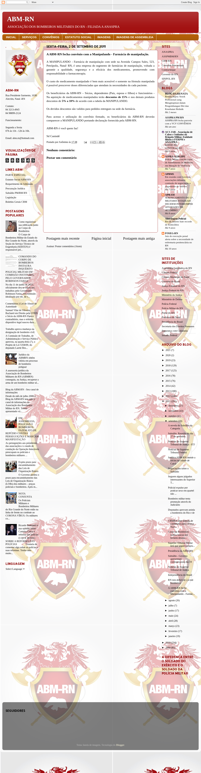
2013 (168, 391)
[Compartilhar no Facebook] (100, 142)
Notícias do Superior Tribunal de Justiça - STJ (181, 443)
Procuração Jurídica (15, 188)
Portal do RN (168, 313)
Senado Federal (169, 335)
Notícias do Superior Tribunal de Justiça (178, 568)
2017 (168, 370)
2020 (168, 355)
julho (171, 605)
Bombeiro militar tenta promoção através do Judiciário (179, 501)
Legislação (10, 197)
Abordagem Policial (175, 218)
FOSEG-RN (171, 233)
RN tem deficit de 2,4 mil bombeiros (180, 581)
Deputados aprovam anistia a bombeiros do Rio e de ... (181, 512)
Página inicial (101, 238)
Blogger (120, 745)
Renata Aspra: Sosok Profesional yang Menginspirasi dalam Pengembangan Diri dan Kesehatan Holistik (177, 102)
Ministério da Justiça (172, 295)
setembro (173, 421)
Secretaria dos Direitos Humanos (178, 326)
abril (171, 620)
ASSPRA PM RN (174, 117)
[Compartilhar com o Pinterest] (103, 142)
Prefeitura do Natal (171, 317)
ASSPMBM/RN (170, 56)
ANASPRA (168, 52)
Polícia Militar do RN (172, 308)
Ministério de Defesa (172, 299)
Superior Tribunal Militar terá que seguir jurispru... (181, 544)
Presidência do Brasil (172, 321)
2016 (168, 375)
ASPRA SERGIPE (175, 156)
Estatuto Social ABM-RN (18, 179)
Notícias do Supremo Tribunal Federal (178, 451)
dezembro (173, 405)
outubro (172, 416)
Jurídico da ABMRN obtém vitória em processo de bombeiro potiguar (28, 360)
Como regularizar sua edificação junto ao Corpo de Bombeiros (28, 226)
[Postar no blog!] (94, 142)
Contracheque (169, 69)
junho (171, 610)
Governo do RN (170, 74)
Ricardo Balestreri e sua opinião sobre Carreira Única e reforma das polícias (28, 530)
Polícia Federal (169, 304)
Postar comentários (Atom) (68, 246)
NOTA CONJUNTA (25, 495)
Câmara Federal (169, 272)
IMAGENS (104, 37)
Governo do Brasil (171, 281)
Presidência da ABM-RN (180, 551)
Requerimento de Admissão (19, 184)
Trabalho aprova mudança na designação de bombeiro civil (19, 331)
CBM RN (167, 61)
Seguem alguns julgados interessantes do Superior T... (181, 479)
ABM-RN (20, 19)
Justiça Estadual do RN (173, 286)
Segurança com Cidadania (175, 330)
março (171, 626)
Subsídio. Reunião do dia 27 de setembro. (180, 435)
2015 (168, 381)
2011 (168, 401)
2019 (168, 360)
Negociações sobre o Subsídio (178, 470)
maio (171, 615)
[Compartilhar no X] (97, 142)
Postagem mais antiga (139, 238)
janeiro (172, 636)
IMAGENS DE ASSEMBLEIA (134, 37)
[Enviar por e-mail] (91, 142)
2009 (168, 647)
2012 (168, 396)
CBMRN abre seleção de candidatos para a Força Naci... (181, 523)
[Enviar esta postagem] (85, 142)
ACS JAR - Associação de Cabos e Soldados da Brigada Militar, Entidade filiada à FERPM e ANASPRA (179, 137)
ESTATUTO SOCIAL (78, 37)
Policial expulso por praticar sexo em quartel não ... (181, 490)
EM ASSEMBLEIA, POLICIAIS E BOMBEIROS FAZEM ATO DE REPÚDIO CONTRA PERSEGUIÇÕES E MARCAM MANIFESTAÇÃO (22, 429)
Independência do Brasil (180, 575)
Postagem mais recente (62, 238)
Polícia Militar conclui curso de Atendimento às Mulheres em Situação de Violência (179, 162)
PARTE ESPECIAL (15, 175)
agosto (172, 600)
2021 (168, 350)
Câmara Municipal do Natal (175, 277)
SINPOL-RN (168, 78)
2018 (168, 365)
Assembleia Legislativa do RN (177, 268)
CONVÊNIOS (50, 37)
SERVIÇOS (29, 37)
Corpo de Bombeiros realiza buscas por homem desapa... (178, 534)
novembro (173, 411)
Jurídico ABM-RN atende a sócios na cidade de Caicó (181, 460)
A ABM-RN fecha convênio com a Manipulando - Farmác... (181, 591)
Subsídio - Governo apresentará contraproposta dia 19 (180, 559)
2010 (168, 642)
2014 (168, 386)
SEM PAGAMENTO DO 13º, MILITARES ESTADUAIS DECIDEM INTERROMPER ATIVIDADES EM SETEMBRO (179, 204)
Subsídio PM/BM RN (16, 193)
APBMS (169, 174)
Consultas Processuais (173, 65)
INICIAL (11, 37)
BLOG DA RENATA (176, 93)
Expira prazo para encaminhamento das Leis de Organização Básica (28, 467)
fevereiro (173, 631)
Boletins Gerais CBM (16, 202)
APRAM (170, 194)
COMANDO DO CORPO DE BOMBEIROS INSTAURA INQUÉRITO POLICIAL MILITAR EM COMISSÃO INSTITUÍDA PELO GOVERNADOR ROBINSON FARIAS (20, 268)
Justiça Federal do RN (173, 290)
